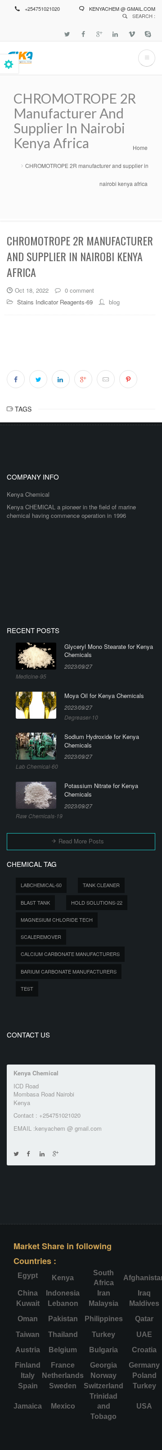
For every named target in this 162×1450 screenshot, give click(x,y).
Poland (144, 1375)
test (27, 988)
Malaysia (103, 1303)
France (63, 1365)
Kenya (63, 1278)
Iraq (144, 1293)
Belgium (63, 1350)
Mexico (63, 1406)
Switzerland (103, 1386)
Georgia (103, 1365)
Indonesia (63, 1293)
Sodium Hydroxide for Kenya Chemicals (101, 741)
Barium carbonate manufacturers (69, 971)
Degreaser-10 (81, 717)
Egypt (28, 1275)
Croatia (144, 1350)
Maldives (144, 1303)
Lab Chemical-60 (37, 766)
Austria (27, 1350)
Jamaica (28, 1406)
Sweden (62, 1386)
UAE (144, 1334)
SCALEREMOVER (41, 936)
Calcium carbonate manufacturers (70, 953)
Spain (28, 1386)
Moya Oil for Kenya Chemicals (104, 696)
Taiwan (28, 1334)
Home (140, 147)
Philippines (104, 1319)
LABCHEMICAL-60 (41, 884)
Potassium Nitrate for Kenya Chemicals (101, 790)
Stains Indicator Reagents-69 (55, 302)
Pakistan (63, 1319)
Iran (103, 1293)
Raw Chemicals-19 (39, 816)
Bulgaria (103, 1350)
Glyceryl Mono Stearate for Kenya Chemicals (108, 651)
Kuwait (28, 1303)
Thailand (63, 1334)
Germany (144, 1365)
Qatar (144, 1319)
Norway (103, 1375)
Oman (28, 1319)
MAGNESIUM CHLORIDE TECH (57, 919)
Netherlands (63, 1375)
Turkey (103, 1334)
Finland (27, 1365)
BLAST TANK (35, 902)
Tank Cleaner (101, 884)
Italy (28, 1375)
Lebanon (63, 1303)
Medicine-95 (31, 676)
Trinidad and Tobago (103, 1406)
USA (144, 1406)
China (28, 1293)
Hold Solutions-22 (96, 902)
